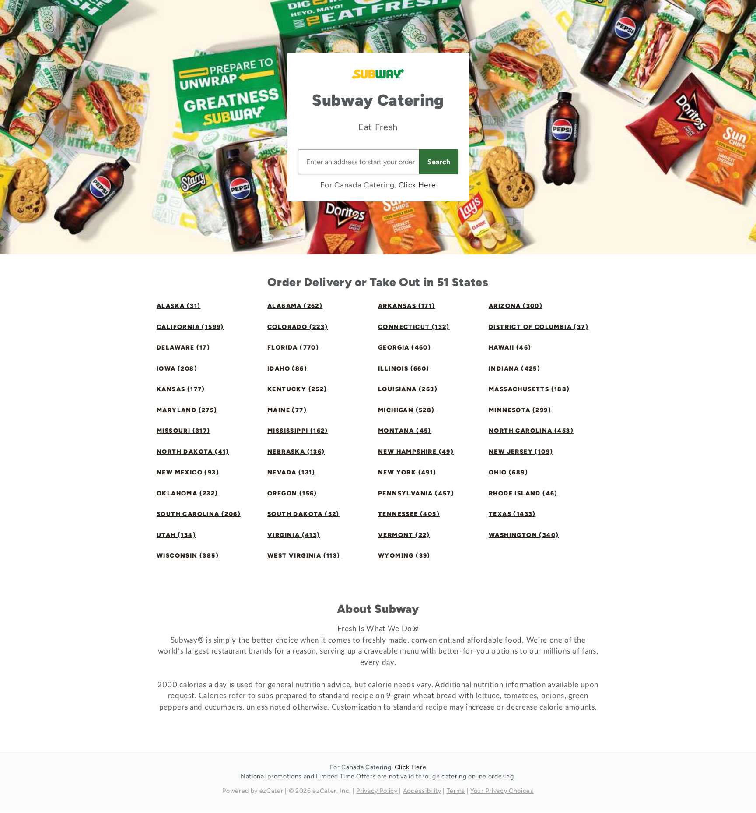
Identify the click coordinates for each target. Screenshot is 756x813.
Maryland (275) (187, 410)
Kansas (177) (181, 389)
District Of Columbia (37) (538, 327)
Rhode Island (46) (523, 493)
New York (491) (407, 472)
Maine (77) (287, 410)
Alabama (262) (294, 306)
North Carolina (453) (531, 431)
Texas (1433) (512, 514)
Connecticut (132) (414, 327)
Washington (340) (524, 535)
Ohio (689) (508, 472)
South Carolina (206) (199, 514)
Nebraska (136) (296, 452)
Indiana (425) (514, 368)
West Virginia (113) (303, 555)
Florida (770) (293, 347)
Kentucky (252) (297, 389)
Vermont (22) (404, 535)
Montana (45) (404, 431)
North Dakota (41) (193, 452)
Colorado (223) (297, 327)
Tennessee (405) (409, 514)
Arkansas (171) (406, 306)
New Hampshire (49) (416, 452)
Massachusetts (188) (529, 389)
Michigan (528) (406, 410)
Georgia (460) (404, 347)
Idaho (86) (287, 368)
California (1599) (190, 327)
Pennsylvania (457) (416, 493)
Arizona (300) (515, 306)
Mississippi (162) (297, 431)
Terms (456, 791)
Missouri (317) (183, 431)
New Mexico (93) (188, 472)
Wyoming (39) (404, 555)
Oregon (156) (292, 493)
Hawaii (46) (510, 347)
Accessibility (422, 791)
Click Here (417, 184)
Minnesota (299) (520, 410)
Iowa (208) (177, 368)
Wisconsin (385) (188, 555)
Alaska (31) (178, 306)
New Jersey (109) (521, 452)
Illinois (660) (404, 368)
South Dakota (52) (303, 514)
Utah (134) (176, 535)
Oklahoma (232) (187, 493)
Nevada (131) (291, 472)
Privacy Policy (377, 791)
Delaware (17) (183, 347)
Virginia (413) (293, 535)
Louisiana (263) (408, 389)
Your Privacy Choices (502, 791)
